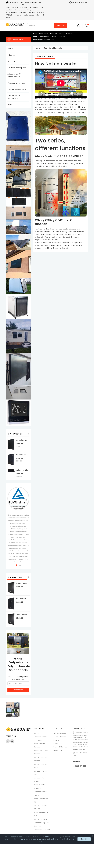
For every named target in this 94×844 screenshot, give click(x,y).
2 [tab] (20, 565)
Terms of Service (60, 747)
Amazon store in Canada (41, 779)
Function (11, 61)
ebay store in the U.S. (41, 814)
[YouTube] (12, 741)
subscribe (18, 690)
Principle (11, 55)
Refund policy (59, 740)
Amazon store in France (41, 759)
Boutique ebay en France (41, 752)
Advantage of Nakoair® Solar (14, 75)
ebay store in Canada (39, 786)
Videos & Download (16, 89)
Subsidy (69, 34)
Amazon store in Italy (41, 766)
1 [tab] (16, 565)
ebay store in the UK (41, 800)
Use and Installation (17, 83)
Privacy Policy (59, 750)
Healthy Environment (41, 36)
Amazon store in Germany (44, 39)
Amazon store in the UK (41, 793)
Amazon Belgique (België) (41, 824)
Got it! (84, 839)
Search (60, 25)
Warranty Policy (60, 733)
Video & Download (57, 34)
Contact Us (58, 743)
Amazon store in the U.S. (41, 807)
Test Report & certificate (14, 96)
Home (10, 49)
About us (37, 733)
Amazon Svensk (40, 819)
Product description (16, 67)
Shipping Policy (60, 737)
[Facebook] (8, 741)
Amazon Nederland (42, 830)
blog (54, 36)
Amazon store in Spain (41, 772)
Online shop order (40, 34)
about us (61, 36)
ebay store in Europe (39, 745)
